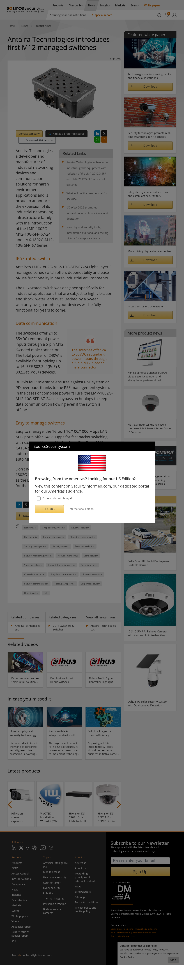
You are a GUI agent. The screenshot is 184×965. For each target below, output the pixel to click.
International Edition (81, 509)
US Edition (49, 509)
